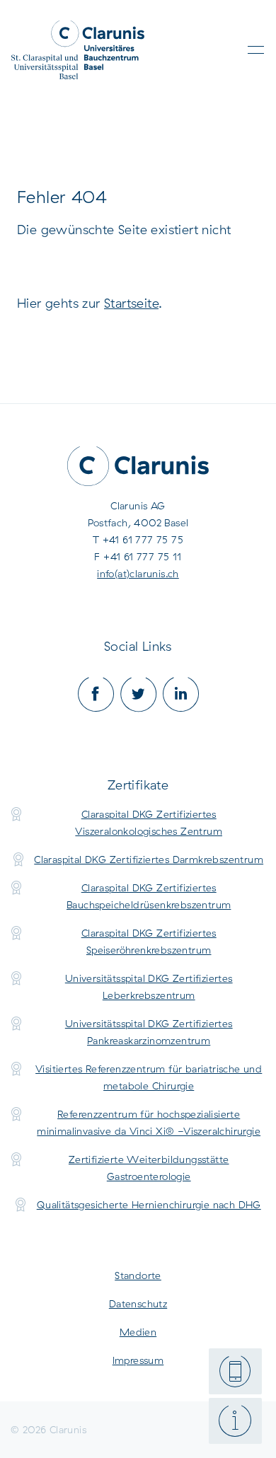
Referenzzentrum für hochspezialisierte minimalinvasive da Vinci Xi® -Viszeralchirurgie (148, 1123)
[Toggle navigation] (256, 50)
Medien (138, 1332)
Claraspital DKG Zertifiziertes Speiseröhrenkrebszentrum (149, 941)
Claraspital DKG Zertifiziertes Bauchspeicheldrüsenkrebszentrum (149, 896)
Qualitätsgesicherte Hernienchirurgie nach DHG (149, 1204)
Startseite (131, 303)
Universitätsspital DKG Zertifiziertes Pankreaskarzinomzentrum (149, 1032)
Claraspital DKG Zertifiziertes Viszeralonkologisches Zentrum (148, 823)
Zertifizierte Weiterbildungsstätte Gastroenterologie (149, 1168)
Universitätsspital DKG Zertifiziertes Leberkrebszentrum (149, 987)
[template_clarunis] (77, 50)
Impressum (138, 1360)
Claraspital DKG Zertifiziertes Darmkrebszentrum (148, 859)
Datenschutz (138, 1303)
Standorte (138, 1275)
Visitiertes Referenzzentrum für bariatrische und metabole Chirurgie (148, 1077)
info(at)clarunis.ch (138, 573)
